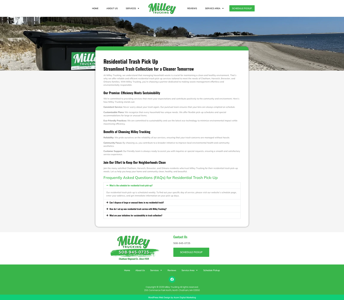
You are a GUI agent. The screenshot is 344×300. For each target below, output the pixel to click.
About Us (112, 8)
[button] (172, 185)
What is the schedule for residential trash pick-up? (131, 185)
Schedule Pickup (242, 8)
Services (131, 8)
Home (95, 8)
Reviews (192, 8)
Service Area (212, 8)
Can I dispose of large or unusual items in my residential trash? (137, 202)
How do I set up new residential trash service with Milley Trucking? (138, 209)
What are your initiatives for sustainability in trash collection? (136, 215)
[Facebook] (172, 279)
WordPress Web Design (159, 297)
